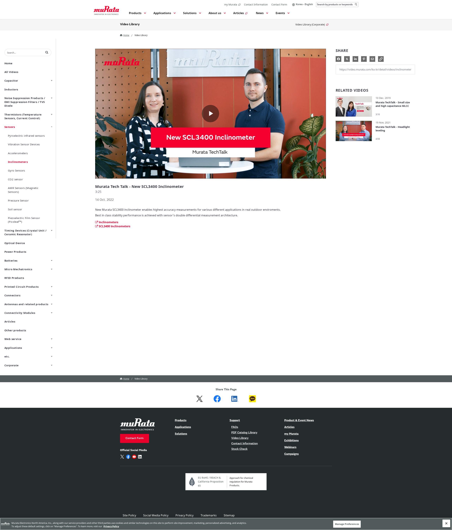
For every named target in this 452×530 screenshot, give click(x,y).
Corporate (11, 365)
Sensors (9, 127)
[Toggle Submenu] (51, 80)
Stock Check (239, 449)
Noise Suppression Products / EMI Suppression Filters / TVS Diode (24, 101)
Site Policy (129, 515)
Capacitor (11, 80)
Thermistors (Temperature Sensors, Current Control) (23, 116)
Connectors (12, 295)
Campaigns (291, 454)
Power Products (15, 251)
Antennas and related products (26, 304)
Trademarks (209, 515)
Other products (15, 330)
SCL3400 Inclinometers (114, 226)
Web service (12, 339)
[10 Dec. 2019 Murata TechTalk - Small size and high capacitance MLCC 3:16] (354, 117)
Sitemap (229, 515)
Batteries (10, 260)
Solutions (181, 434)
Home (126, 35)
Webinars (290, 447)
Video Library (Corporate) (310, 24)
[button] (137, 14)
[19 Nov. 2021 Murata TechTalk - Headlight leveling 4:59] (354, 142)
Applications (13, 348)
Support (235, 420)
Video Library (130, 24)
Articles (9, 321)
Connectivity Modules (19, 313)
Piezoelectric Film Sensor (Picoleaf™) (24, 219)
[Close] (446, 523)
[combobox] (337, 4)
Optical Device (14, 243)
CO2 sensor (15, 179)
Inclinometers (18, 162)
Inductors (11, 89)
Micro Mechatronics (18, 269)
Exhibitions (291, 440)
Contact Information (256, 4)
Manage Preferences (347, 524)
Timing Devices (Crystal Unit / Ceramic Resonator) (25, 232)
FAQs (234, 427)
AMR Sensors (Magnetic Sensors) (23, 189)
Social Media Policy (155, 515)
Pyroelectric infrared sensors (26, 135)
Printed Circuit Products (21, 286)
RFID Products (14, 278)
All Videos (11, 72)
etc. (7, 356)
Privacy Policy (185, 515)
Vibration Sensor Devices (24, 144)
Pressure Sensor (18, 200)
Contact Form (279, 4)
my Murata (230, 4)
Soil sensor (15, 209)
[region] (226, 524)
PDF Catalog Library (244, 432)
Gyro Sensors (16, 170)
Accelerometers (18, 153)
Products (180, 420)
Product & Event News (299, 420)
